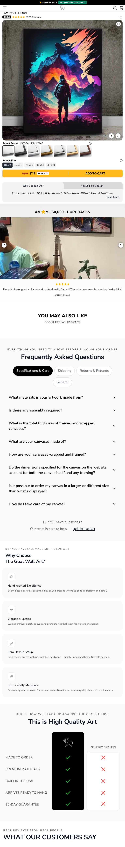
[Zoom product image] (118, 24)
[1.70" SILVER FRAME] (60, 151)
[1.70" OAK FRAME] (73, 151)
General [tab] (62, 382)
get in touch (83, 528)
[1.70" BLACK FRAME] (21, 151)
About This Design (92, 185)
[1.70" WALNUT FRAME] (86, 151)
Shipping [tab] (64, 370)
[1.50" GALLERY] (8, 151)
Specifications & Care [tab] (32, 370)
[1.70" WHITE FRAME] (34, 151)
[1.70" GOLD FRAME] (47, 151)
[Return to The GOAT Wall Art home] (62, 7)
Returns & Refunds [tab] (94, 370)
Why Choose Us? (33, 185)
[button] (62, 2)
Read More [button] (112, 197)
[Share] (121, 17)
